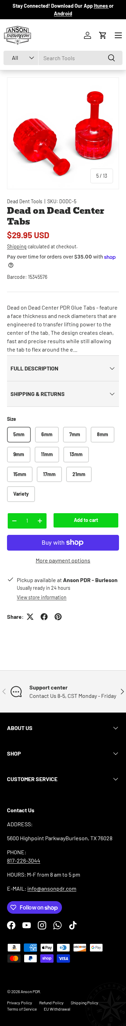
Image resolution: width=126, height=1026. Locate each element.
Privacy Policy (19, 1002)
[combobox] (63, 58)
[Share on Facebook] (44, 617)
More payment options (63, 560)
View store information (41, 597)
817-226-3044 (23, 860)
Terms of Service (22, 1008)
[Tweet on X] (30, 617)
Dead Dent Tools (24, 201)
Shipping (17, 246)
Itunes (101, 6)
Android (63, 13)
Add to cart (86, 520)
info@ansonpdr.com (51, 888)
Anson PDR (30, 991)
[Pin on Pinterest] (58, 617)
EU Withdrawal (57, 1008)
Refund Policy (51, 1002)
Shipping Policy (84, 1002)
